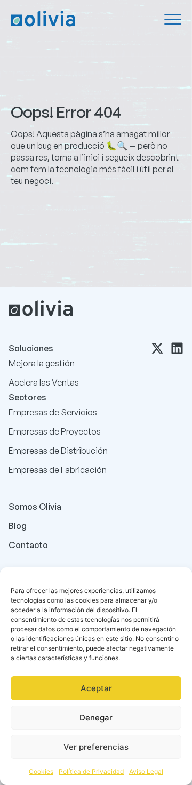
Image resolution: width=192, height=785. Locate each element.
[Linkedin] (177, 348)
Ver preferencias (96, 747)
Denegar (96, 717)
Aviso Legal (146, 771)
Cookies (41, 771)
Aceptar (96, 688)
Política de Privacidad (91, 771)
